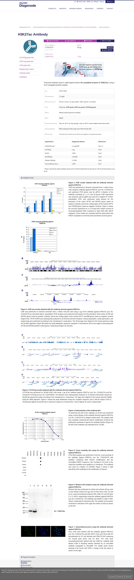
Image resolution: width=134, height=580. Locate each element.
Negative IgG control (26, 69)
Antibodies (23, 77)
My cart (90, 1)
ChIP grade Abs (24, 65)
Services (62, 8)
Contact (110, 8)
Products (52, 8)
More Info (128, 577)
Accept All (112, 577)
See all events (28, 567)
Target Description (28, 557)
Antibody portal (24, 73)
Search (110, 1)
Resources (89, 8)
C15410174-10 (49, 56)
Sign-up (101, 1)
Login (96, 1)
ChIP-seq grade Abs (26, 61)
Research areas (75, 8)
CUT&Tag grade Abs (26, 57)
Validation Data (27, 178)
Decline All (120, 577)
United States (82, 1)
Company (100, 8)
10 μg (79, 56)
